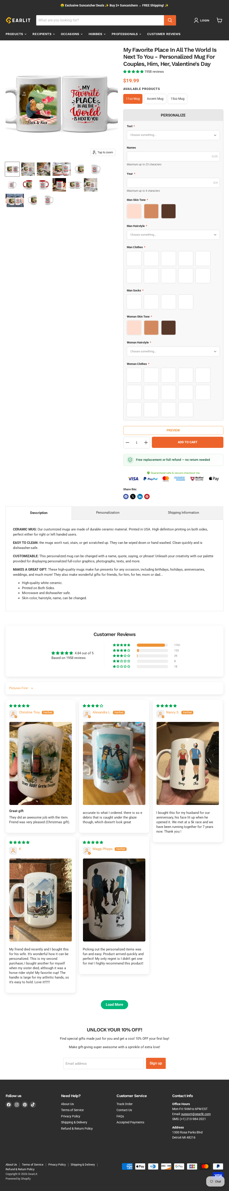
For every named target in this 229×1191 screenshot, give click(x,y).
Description (38, 513)
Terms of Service (72, 1110)
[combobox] (100, 20)
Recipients (42, 34)
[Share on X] (133, 496)
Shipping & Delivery (74, 1122)
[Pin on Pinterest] (147, 496)
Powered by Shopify (18, 1178)
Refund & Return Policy (77, 1128)
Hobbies (96, 34)
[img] (19, 706)
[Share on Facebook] (126, 496)
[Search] (170, 20)
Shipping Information (183, 513)
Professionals (125, 34)
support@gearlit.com (196, 1114)
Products (15, 34)
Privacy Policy (70, 1116)
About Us (67, 1104)
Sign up (156, 1063)
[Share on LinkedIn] (140, 496)
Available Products (141, 89)
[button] (133, 72)
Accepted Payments (130, 1122)
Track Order (125, 1104)
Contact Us (124, 1110)
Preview (173, 430)
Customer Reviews (163, 34)
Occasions (70, 34)
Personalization (107, 513)
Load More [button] (114, 1004)
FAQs (120, 1116)
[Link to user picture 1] (40, 763)
